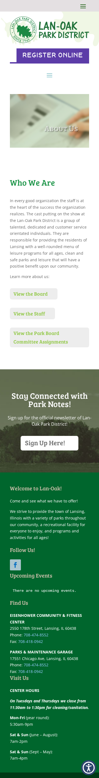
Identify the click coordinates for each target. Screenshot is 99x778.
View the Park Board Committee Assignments (40, 337)
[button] (88, 767)
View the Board (30, 293)
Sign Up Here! (45, 442)
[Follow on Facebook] (15, 564)
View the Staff (29, 313)
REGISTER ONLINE (53, 55)
